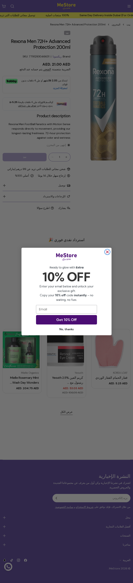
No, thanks (66, 329)
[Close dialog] (107, 252)
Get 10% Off (66, 320)
